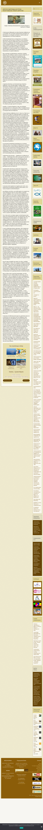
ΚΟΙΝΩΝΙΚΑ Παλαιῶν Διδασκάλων (37, 91)
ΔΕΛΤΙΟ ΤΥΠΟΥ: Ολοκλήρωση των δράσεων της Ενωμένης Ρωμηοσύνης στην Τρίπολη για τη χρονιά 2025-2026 (37, 690)
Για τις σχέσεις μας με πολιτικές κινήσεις (37, 488)
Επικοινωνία (39, 769)
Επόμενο (26, 380)
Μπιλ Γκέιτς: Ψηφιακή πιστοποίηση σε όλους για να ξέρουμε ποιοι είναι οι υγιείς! (37, 382)
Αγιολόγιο (36, 235)
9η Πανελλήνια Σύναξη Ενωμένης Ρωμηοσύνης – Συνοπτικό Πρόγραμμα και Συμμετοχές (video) (37, 550)
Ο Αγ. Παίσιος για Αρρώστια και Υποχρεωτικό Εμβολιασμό (37, 330)
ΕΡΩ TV (36, 128)
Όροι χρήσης (39, 770)
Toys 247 (36, 185)
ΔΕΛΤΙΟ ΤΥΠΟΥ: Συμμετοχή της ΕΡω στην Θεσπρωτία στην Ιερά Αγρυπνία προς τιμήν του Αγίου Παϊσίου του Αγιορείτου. (37, 700)
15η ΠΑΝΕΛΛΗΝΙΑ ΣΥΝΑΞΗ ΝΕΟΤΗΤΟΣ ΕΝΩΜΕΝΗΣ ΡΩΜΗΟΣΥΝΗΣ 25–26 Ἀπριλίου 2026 (37, 285)
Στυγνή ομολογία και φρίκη (37, 387)
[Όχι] (41, 826)
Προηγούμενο (8, 380)
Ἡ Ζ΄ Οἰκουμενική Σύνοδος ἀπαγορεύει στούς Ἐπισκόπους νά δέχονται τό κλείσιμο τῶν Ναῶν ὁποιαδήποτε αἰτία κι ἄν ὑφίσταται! (37, 393)
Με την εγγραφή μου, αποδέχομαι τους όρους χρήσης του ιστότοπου (27, 771)
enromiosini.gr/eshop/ (21, 783)
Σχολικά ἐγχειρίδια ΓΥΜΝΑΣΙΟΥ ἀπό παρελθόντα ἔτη (37, 435)
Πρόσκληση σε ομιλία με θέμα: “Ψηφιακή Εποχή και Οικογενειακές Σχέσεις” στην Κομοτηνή (37, 644)
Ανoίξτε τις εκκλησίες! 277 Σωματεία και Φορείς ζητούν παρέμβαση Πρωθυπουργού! (37, 402)
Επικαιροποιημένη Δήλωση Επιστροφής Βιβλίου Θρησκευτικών (37, 425)
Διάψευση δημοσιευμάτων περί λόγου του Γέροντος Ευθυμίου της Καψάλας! (37, 409)
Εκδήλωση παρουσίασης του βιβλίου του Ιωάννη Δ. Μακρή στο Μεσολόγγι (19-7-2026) (37, 627)
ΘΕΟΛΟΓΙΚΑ (28, 13)
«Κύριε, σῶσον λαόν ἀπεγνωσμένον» (37, 362)
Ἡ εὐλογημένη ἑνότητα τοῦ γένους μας (37, 291)
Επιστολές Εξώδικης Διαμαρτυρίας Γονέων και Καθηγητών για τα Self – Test (37, 366)
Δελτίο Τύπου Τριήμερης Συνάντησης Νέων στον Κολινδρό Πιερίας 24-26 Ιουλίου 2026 (37, 681)
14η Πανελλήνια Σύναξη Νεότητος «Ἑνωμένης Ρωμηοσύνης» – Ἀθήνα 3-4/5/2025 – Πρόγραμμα (37, 558)
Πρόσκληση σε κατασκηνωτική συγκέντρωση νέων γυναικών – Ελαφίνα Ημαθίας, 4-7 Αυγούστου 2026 (37, 529)
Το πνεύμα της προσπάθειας (36, 765)
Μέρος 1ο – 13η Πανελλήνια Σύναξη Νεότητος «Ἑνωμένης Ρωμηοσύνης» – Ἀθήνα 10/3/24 (37, 309)
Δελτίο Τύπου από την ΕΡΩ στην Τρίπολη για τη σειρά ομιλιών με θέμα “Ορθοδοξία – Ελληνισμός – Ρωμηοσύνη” (37, 659)
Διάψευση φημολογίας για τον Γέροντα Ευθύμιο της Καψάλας (37, 358)
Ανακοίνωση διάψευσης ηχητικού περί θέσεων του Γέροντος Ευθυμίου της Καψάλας (37, 337)
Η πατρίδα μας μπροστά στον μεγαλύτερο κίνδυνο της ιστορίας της (37, 509)
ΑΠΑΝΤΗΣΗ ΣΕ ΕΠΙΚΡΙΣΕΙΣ (36, 564)
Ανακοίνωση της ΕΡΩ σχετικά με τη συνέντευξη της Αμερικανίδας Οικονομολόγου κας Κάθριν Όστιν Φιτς (37, 374)
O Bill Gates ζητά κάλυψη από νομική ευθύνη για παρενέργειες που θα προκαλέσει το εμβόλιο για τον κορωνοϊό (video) (37, 418)
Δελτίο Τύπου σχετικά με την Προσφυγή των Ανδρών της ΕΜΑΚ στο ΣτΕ (37, 352)
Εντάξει (21, 827)
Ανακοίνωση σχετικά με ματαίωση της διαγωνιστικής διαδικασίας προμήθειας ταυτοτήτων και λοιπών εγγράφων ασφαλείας (37, 481)
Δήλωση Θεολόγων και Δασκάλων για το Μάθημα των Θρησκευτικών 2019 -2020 (37, 462)
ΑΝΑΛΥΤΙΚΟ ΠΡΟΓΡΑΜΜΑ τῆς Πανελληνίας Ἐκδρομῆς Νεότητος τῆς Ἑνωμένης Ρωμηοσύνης (37, 635)
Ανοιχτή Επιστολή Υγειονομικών (37, 342)
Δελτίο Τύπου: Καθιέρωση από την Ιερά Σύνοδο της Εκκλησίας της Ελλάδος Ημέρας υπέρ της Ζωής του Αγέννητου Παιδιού (37, 470)
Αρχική (40, 763)
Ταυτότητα (39, 764)
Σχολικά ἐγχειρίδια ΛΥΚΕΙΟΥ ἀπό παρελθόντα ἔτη (37, 431)
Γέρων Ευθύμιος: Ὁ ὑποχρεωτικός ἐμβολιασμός (37, 325)
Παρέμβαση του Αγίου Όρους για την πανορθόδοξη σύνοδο (37, 504)
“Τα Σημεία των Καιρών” (36, 295)
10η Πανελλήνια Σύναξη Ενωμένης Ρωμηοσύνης (37, 523)
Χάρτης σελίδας (38, 768)
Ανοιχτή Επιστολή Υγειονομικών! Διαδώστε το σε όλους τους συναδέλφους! (37, 347)
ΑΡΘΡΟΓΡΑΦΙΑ (22, 13)
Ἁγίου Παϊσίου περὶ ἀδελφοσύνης (37, 500)
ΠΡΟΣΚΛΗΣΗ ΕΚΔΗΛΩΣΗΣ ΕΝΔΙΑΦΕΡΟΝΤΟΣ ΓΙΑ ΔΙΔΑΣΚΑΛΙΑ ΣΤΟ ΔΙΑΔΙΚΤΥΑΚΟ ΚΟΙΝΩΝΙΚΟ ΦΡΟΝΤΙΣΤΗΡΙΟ (37, 318)
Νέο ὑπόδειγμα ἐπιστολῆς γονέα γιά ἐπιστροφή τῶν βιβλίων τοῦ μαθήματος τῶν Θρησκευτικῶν (37, 494)
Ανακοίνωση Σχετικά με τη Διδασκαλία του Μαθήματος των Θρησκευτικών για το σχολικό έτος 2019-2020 (37, 454)
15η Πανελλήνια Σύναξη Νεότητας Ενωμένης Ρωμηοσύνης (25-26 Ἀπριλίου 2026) (37, 652)
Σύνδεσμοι (36, 579)
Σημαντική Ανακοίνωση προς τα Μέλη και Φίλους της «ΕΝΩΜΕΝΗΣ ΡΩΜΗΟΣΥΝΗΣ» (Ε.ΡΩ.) (37, 301)
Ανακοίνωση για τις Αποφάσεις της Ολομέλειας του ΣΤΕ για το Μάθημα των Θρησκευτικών (37, 446)
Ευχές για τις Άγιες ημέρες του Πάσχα (37, 544)
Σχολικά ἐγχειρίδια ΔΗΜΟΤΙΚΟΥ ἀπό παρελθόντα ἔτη (37, 440)
